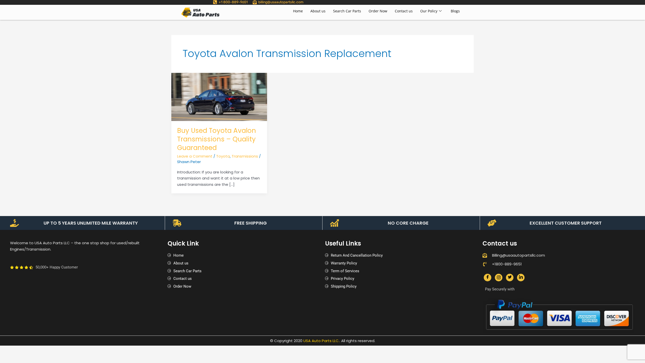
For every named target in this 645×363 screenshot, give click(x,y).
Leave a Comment (194, 156)
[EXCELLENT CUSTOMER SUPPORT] (492, 223)
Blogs (455, 11)
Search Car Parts (347, 11)
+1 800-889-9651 (233, 2)
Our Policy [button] (428, 11)
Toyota (223, 156)
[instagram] (498, 277)
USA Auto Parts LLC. (321, 340)
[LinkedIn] (521, 277)
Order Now (378, 11)
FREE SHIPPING (250, 223)
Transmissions (245, 156)
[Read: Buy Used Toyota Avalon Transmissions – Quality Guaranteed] (219, 96)
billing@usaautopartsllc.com (280, 2)
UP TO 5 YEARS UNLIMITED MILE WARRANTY (91, 223)
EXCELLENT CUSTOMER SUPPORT (566, 223)
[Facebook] (487, 277)
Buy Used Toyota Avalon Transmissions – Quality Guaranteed (216, 139)
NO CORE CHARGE (408, 223)
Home (298, 11)
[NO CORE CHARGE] (334, 223)
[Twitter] (509, 277)
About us (318, 11)
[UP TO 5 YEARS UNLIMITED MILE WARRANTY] (14, 223)
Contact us (404, 11)
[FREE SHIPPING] (177, 223)
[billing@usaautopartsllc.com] (255, 2)
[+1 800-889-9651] (215, 2)
